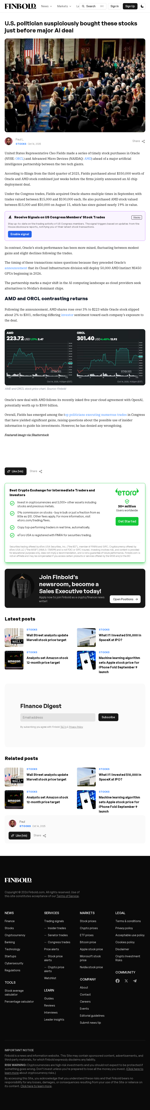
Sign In (115, 6)
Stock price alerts (53, 958)
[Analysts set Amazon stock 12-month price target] (14, 660)
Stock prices (88, 921)
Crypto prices (89, 928)
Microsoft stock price (90, 958)
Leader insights (54, 1019)
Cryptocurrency (15, 935)
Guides (49, 998)
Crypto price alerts (54, 969)
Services (51, 913)
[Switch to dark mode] (142, 6)
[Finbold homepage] (75, 880)
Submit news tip (90, 1022)
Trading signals (54, 921)
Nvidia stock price (91, 967)
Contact (85, 994)
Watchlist (50, 978)
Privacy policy (124, 928)
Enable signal (20, 234)
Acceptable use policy (130, 935)
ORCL (19, 158)
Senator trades (56, 935)
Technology (12, 949)
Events (84, 1008)
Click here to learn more (36, 1086)
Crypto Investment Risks (127, 958)
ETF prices (87, 935)
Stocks (21, 143)
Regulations (12, 970)
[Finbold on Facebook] (117, 981)
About (84, 987)
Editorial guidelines (92, 1015)
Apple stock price (91, 949)
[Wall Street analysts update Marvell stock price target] (14, 637)
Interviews (51, 1012)
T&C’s (63, 726)
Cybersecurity (14, 963)
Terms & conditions (128, 921)
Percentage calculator (19, 1001)
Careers (85, 1001)
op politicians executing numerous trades (96, 414)
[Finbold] (20, 6)
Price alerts (51, 949)
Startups (10, 956)
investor (67, 315)
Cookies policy (125, 942)
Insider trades (55, 928)
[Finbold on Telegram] (134, 981)
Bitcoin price (88, 942)
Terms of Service (67, 896)
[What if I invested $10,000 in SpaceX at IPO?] (86, 637)
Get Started (127, 521)
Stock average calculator (14, 992)
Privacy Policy (76, 726)
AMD (87, 158)
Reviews (49, 1005)
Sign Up (130, 6)
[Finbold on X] (126, 981)
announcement (16, 268)
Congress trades (57, 942)
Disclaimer (122, 949)
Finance (10, 921)
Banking (10, 942)
